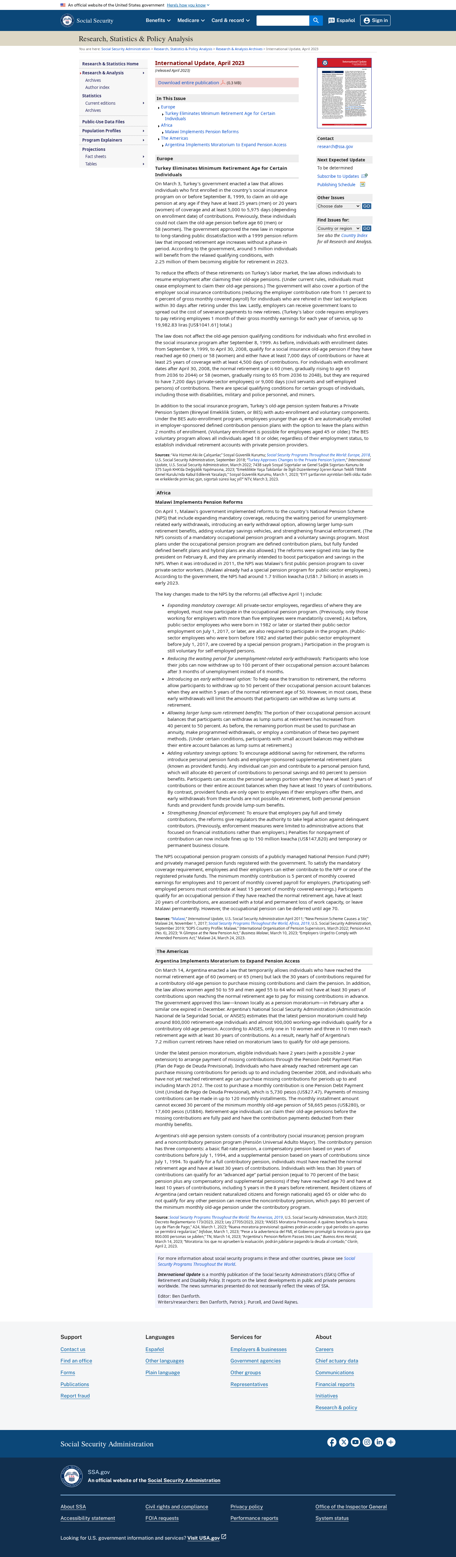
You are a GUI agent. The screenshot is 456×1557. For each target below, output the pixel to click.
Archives (93, 80)
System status (332, 1518)
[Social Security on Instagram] (367, 1444)
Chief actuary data (336, 1361)
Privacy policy (246, 1507)
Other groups (245, 1372)
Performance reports (254, 1518)
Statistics (91, 96)
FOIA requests (162, 1518)
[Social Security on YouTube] (355, 1444)
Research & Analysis (103, 73)
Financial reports (335, 1384)
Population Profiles (101, 131)
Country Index (354, 235)
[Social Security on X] (343, 1444)
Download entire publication (188, 82)
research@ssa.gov (335, 146)
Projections (93, 149)
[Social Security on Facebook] (332, 1444)
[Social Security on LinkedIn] (379, 1444)
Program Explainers (102, 140)
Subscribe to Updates (338, 176)
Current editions (100, 103)
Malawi (178, 918)
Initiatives (326, 1396)
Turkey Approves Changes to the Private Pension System (296, 460)
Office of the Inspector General (351, 1507)
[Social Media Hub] (391, 1444)
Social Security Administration (184, 1480)
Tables (91, 164)
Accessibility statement (87, 1518)
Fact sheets (95, 156)
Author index (97, 87)
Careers (324, 1349)
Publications (74, 1384)
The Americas (174, 138)
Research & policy (336, 1407)
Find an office (76, 1361)
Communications (334, 1372)
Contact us (72, 1349)
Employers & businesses (258, 1349)
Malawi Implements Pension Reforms (202, 131)
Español (154, 1349)
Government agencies (255, 1361)
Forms (67, 1372)
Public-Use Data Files (103, 122)
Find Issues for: (333, 220)
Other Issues (330, 197)
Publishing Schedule (336, 184)
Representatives (249, 1384)
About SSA (73, 1507)
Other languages (164, 1361)
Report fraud (75, 1396)
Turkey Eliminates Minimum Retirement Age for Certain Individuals (220, 116)
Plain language (162, 1372)
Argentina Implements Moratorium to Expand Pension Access (225, 144)
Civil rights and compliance (176, 1507)
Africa (166, 125)
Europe (168, 107)
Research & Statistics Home (110, 64)
